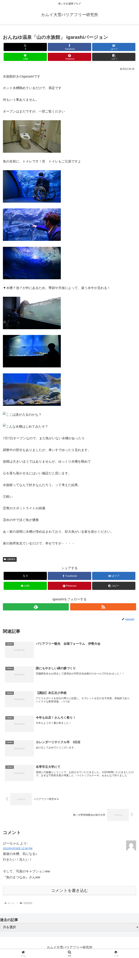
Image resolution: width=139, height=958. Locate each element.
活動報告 (11, 559)
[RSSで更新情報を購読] (103, 606)
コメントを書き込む (69, 890)
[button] (113, 57)
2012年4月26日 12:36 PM (17, 848)
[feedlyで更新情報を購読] (36, 606)
